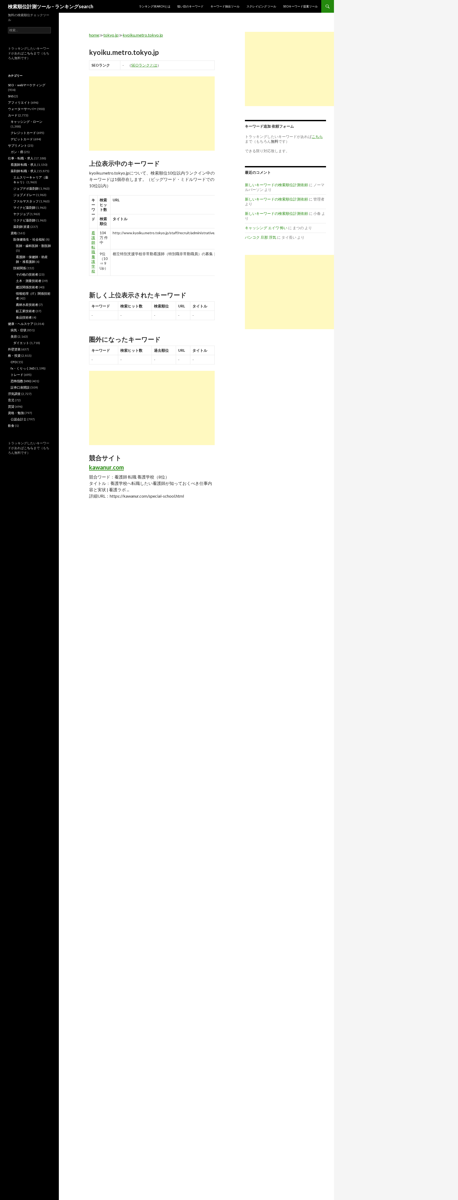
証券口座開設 (20, 387)
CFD (14, 362)
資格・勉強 (16, 413)
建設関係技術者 (27, 287)
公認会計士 (19, 419)
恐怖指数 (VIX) (21, 381)
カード (12, 115)
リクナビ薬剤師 (24, 220)
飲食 (11, 426)
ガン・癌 (17, 152)
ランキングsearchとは (154, 6)
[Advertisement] (152, 113)
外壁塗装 (14, 349)
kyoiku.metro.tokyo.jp (143, 34)
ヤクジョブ (21, 214)
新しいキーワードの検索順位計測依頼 (276, 184)
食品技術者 (24, 317)
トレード (17, 375)
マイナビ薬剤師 (24, 208)
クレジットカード (23, 133)
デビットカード (22, 139)
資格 (14, 233)
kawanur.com (106, 467)
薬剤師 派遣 (21, 227)
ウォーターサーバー (22, 109)
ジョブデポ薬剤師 (26, 188)
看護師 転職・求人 (24, 165)
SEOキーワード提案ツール (300, 6)
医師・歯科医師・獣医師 (33, 246)
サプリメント (17, 145)
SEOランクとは (144, 65)
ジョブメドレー (24, 195)
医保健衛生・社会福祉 (29, 239)
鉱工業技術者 (25, 311)
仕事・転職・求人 (20, 158)
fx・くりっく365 (23, 368)
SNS (11, 96)
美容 (14, 336)
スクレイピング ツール (261, 6)
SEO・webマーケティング (26, 85)
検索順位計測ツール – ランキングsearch (50, 6)
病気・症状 (19, 330)
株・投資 (14, 356)
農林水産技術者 (27, 305)
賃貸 (11, 406)
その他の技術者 (27, 274)
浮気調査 (14, 394)
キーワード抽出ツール (225, 6)
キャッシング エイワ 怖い (266, 227)
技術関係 (19, 268)
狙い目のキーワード (190, 6)
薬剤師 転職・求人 (24, 171)
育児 (11, 400)
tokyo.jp (110, 34)
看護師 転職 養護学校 (93, 252)
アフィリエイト (19, 103)
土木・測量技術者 (28, 281)
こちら (28, 53)
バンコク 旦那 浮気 (260, 237)
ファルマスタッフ (26, 201)
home (94, 34)
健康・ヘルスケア (20, 324)
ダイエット (21, 343)
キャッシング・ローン (26, 122)
